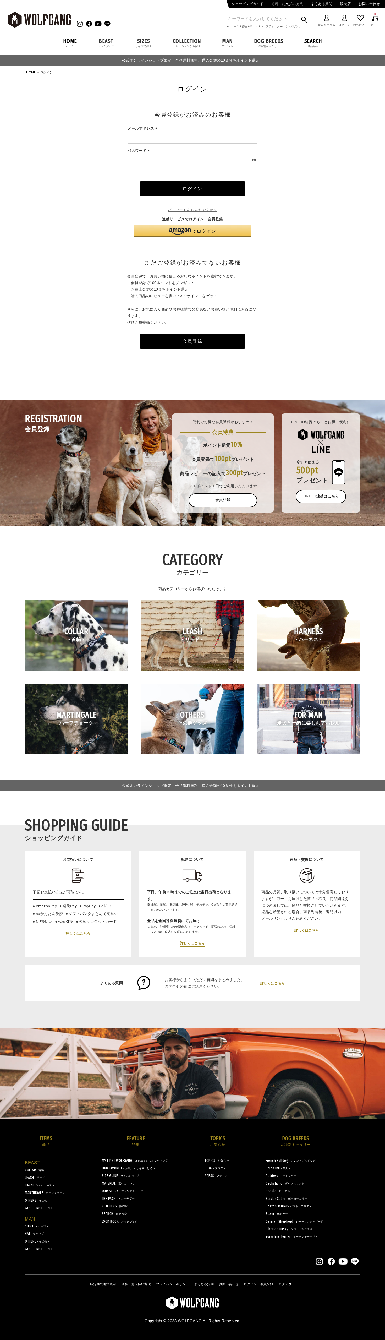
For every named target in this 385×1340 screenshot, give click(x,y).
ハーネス (233, 26)
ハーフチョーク (270, 26)
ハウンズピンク (291, 26)
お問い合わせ (369, 4)
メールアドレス (143, 128)
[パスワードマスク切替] (254, 159)
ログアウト (287, 1284)
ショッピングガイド (248, 4)
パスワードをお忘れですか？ (192, 210)
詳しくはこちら (78, 933)
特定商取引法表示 (103, 1284)
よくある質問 (321, 4)
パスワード (139, 151)
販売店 (345, 4)
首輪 (244, 26)
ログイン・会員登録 (258, 1284)
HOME (31, 72)
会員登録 (222, 500)
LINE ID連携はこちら (320, 496)
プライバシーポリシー (172, 1284)
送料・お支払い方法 (287, 4)
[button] (192, 231)
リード (254, 26)
